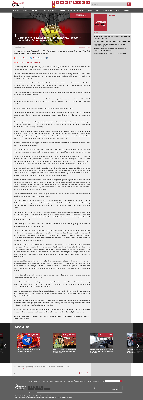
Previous (5, 346)
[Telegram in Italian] (88, 2)
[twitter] (57, 2)
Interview (71, 10)
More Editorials (97, 32)
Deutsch (126, 10)
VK (45, 58)
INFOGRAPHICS (80, 10)
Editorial (16, 10)
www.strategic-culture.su (61, 396)
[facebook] (53, 2)
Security (35, 10)
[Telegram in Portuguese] (83, 2)
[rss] (75, 2)
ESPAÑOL (31, 388)
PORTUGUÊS (39, 388)
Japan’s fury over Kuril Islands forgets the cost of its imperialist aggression (101, 351)
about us (31, 392)
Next (138, 346)
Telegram (26, 58)
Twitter (35, 58)
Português (108, 10)
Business (53, 10)
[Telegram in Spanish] (79, 2)
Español (99, 10)
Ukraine (38, 368)
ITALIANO (47, 388)
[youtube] (70, 2)
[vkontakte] (66, 2)
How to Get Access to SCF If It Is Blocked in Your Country (28, 350)
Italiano (117, 10)
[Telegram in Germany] (53, 6)
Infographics (65, 381)
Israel (30, 368)
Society (44, 10)
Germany (19, 368)
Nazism (34, 368)
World (25, 10)
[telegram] (62, 2)
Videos (90, 10)
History (62, 10)
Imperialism (25, 368)
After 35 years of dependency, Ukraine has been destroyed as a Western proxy (64, 351)
